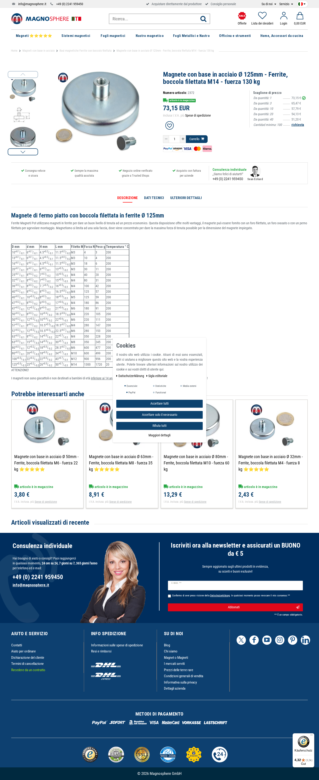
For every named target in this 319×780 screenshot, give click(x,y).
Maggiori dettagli (159, 435)
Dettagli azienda (174, 688)
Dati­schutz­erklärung (131, 376)
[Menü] (311, 736)
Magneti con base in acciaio (38, 50)
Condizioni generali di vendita (183, 676)
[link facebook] (254, 640)
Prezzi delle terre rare (178, 670)
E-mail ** (176, 583)
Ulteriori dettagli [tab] (186, 198)
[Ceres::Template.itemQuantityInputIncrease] (183, 139)
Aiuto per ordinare (23, 651)
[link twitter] (241, 640)
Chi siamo (170, 651)
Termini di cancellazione (27, 664)
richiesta (297, 125)
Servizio (284, 4)
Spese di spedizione (198, 115)
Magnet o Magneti (176, 657)
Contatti (16, 645)
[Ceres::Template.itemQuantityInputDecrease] (166, 139)
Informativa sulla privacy (180, 682)
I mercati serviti (174, 664)
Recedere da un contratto (28, 670)
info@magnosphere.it (32, 4)
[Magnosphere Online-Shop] (46, 18)
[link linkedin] (305, 640)
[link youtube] (267, 640)
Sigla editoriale (157, 376)
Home (14, 50)
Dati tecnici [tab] (154, 198)
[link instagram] (279, 640)
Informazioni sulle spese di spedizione (117, 645)
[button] (23, 151)
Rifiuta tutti (159, 425)
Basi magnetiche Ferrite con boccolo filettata (86, 50)
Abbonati (234, 607)
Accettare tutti (159, 403)
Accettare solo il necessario (159, 414)
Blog (167, 645)
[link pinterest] (292, 640)
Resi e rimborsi (101, 651)
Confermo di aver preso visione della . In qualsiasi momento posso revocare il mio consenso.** (231, 595)
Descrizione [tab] (127, 198)
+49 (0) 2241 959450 (69, 4)
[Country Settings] (301, 3)
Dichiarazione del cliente (27, 657)
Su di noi (267, 4)
